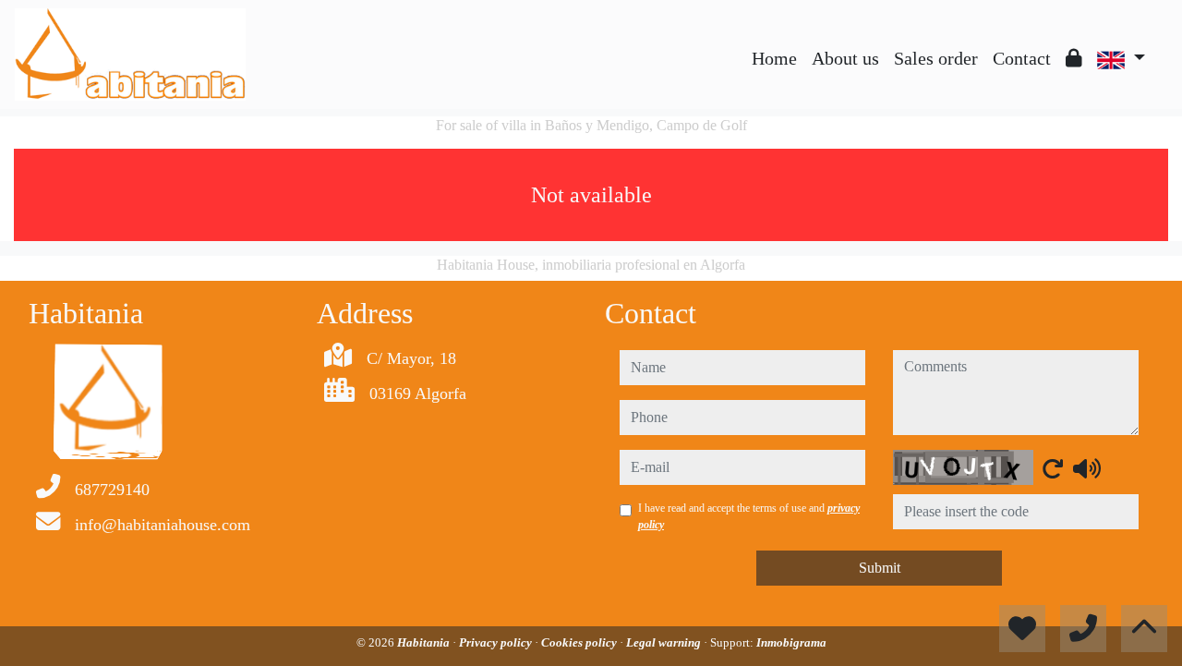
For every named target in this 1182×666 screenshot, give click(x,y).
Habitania (424, 642)
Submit (879, 567)
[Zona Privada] (1074, 58)
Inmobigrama (791, 642)
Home (774, 58)
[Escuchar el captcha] (1087, 468)
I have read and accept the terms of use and (749, 516)
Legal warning (665, 642)
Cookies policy (580, 642)
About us (845, 58)
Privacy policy (497, 642)
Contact (1022, 58)
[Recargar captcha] (1053, 468)
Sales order (936, 58)
